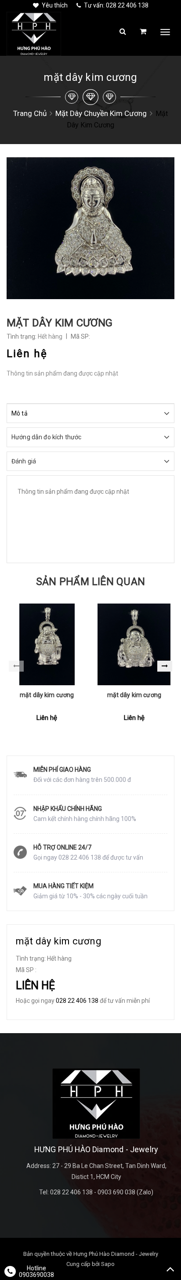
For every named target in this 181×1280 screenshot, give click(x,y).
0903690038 (36, 1274)
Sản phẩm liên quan (90, 582)
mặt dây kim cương (47, 694)
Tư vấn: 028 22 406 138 (116, 5)
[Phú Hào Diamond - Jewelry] (96, 1103)
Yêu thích (55, 5)
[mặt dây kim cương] (47, 644)
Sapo (108, 1264)
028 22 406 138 (77, 1000)
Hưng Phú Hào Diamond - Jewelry (115, 1254)
